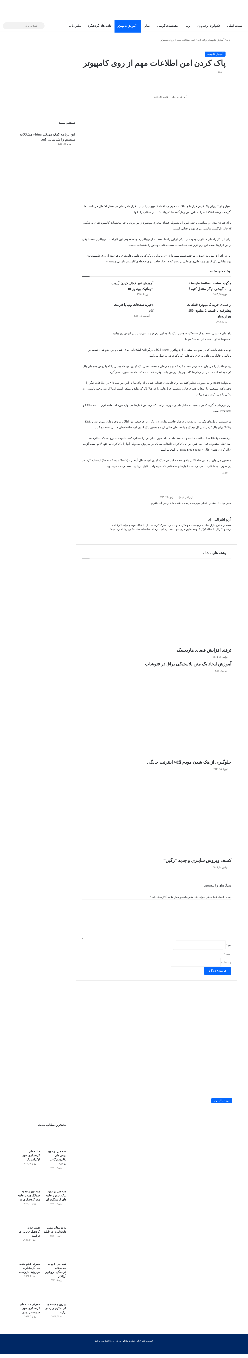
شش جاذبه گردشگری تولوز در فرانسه (29, 1231)
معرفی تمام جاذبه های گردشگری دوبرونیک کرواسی (29, 1268)
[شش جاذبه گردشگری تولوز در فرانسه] (28, 1217)
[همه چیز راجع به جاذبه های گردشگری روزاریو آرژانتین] (54, 1253)
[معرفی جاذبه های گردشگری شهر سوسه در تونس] (28, 1293)
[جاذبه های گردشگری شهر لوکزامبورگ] (28, 1140)
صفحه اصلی (234, 25)
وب (188, 25)
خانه (228, 39)
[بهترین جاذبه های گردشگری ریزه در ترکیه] (54, 1293)
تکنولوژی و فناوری (208, 25)
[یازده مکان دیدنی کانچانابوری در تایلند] (54, 1217)
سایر (147, 25)
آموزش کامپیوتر (126, 25)
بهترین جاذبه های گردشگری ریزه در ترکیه (56, 1308)
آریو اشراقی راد (179, 97)
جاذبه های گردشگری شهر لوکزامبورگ (31, 1155)
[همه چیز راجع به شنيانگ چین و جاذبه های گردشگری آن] (28, 1181)
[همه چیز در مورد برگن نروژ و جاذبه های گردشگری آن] (54, 1181)
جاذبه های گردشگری (99, 25)
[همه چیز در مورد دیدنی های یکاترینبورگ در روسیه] (54, 1140)
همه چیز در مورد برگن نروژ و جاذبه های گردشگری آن (56, 1195)
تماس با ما (75, 25)
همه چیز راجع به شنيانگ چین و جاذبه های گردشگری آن (29, 1195)
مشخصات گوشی (167, 25)
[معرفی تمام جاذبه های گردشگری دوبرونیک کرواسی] (28, 1253)
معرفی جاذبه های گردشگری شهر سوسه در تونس (30, 1308)
